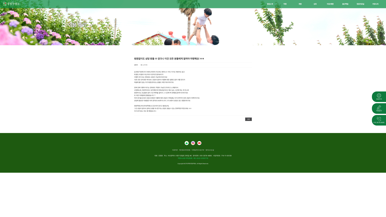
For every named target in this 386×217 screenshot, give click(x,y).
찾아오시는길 (210, 150)
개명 (300, 4)
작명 (284, 4)
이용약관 (175, 150)
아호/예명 (330, 4)
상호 (315, 4)
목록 (248, 119)
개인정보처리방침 (184, 150)
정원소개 (270, 4)
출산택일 (345, 4)
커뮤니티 (375, 4)
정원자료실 (360, 4)
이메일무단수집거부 (198, 150)
